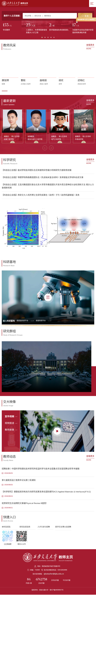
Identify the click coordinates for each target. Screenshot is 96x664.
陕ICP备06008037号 (56, 590)
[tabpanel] (13, 27)
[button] (44, 148)
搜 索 (87, 16)
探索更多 (48, 297)
